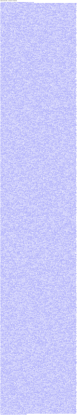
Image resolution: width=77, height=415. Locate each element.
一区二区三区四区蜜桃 (41, 204)
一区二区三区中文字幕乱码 (58, 9)
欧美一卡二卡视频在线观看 (45, 114)
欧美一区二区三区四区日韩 (45, 44)
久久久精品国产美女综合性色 (26, 95)
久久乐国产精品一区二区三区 (56, 165)
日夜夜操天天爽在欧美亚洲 (58, 154)
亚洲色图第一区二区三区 (24, 181)
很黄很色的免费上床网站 (54, 44)
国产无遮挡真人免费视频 (35, 73)
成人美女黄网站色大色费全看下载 (57, 50)
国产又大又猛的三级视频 (71, 40)
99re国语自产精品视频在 (51, 168)
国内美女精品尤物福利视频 (43, 208)
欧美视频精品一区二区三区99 (58, 210)
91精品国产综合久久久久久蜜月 (48, 68)
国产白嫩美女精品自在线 (44, 195)
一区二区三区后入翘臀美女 (4, 9)
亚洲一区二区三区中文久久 (63, 145)
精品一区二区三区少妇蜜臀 (25, 26)
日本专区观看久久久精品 (31, 58)
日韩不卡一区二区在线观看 (28, 45)
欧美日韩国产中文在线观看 (68, 98)
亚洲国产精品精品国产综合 (47, 136)
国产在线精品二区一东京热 (32, 135)
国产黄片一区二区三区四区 (14, 65)
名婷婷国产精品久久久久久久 (49, 9)
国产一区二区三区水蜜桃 (60, 120)
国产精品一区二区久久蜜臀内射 (9, 17)
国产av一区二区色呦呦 (32, 142)
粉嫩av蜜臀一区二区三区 (50, 180)
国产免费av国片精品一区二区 (68, 182)
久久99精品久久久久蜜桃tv (8, 95)
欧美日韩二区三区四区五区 (38, 97)
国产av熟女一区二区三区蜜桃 (22, 58)
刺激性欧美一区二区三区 (56, 136)
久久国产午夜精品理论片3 (25, 219)
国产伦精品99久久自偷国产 (64, 41)
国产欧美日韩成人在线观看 (29, 85)
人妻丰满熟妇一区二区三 (69, 28)
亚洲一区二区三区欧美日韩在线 (22, 162)
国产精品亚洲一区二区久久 (30, 41)
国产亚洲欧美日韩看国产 (12, 79)
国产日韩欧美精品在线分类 (71, 152)
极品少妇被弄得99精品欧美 (10, 99)
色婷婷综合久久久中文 (18, 99)
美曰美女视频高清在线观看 (25, 67)
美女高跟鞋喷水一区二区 (60, 99)
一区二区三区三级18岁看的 (66, 142)
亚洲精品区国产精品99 (48, 191)
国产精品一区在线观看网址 (71, 70)
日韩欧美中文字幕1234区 (17, 169)
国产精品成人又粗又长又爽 (60, 53)
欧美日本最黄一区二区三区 (32, 180)
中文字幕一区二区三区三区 (69, 15)
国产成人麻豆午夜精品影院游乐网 (53, 207)
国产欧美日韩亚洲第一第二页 (31, 138)
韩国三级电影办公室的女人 (16, 59)
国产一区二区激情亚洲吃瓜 (46, 193)
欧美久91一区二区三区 (50, 84)
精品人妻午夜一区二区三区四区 (41, 15)
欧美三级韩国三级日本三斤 (13, 147)
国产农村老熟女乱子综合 (56, 178)
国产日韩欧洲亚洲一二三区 (12, 191)
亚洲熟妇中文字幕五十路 (65, 148)
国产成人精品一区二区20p (58, 205)
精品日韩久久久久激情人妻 (13, 12)
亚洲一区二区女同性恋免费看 (61, 37)
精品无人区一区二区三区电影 (57, 87)
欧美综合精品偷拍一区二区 (31, 15)
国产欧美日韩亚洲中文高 (56, 179)
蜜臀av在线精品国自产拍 (13, 190)
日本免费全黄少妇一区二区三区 (37, 165)
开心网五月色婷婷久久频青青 (42, 149)
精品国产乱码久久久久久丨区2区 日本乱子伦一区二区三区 (18, 109)
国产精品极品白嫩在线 (24, 77)
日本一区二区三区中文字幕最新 (17, 193)
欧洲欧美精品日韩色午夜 (46, 132)
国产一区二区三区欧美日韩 (13, 41)
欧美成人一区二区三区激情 (41, 72)
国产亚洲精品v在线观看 (42, 33)
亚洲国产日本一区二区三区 (28, 96)
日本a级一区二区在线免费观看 (18, 206)
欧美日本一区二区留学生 (13, 151)
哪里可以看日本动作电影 (43, 150)
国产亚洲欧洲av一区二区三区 (48, 58)
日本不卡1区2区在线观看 (33, 182)
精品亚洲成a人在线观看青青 (49, 135)
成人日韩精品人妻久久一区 (12, 68)
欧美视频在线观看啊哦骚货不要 (20, 108)
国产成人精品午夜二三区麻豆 (64, 83)
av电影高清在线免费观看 (68, 113)
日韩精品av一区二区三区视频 (34, 56)
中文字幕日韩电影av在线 (27, 78)
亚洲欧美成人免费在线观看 (10, 148)
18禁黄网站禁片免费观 (5, 139)
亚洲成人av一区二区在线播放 (7, 113)
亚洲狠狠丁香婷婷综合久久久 (7, 77)
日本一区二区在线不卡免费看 (36, 60)
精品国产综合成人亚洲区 (11, 85)
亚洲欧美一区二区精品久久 (52, 220)
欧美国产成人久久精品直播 (41, 180)
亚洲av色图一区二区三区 (23, 74)
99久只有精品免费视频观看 (19, 114)
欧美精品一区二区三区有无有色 (62, 159)
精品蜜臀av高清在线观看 (15, 24)
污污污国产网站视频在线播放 (59, 182)
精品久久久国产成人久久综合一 (16, 205)
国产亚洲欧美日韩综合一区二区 (9, 108)
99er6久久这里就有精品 (31, 134)
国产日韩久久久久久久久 (33, 120)
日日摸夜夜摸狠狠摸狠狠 (51, 15)
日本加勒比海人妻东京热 (48, 138)
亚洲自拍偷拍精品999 (28, 190)
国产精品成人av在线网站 (56, 164)
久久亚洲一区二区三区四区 (29, 37)
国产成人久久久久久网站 (9, 110)
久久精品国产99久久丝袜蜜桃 (56, 123)
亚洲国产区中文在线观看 (30, 216)
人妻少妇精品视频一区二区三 (29, 25)
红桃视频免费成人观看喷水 (66, 107)
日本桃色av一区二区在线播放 (34, 186)
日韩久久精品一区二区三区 (59, 43)
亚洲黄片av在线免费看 (5, 58)
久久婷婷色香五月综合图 (33, 177)
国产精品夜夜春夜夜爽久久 (6, 64)
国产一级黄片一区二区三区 (18, 137)
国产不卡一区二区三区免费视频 (51, 120)
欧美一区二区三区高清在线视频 (19, 112)
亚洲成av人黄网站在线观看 (12, 93)
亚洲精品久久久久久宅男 (20, 13)
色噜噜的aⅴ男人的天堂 (6, 175)
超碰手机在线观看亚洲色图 (56, 81)
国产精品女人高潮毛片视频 (32, 115)
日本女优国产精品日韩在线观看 (51, 200)
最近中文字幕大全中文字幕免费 (59, 151)
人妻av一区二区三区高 (69, 44)
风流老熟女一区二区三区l (19, 17)
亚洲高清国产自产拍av (13, 46)
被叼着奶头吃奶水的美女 (62, 70)
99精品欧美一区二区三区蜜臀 (51, 53)
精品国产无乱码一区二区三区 (22, 72)
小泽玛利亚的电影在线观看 (12, 19)
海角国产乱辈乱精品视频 (36, 161)
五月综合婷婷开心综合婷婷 (36, 66)
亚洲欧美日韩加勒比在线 (36, 108)
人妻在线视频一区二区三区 (43, 10)
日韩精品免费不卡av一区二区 (13, 178)
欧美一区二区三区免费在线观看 (39, 188)
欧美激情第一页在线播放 (21, 147)
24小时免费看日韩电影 (8, 169)
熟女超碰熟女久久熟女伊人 (30, 16)
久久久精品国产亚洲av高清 (22, 160)
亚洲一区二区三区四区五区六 (43, 27)
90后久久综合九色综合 (55, 216)
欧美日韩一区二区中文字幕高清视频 (19, 136)
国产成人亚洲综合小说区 (56, 57)
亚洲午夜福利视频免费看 (8, 181)
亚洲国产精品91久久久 (18, 214)
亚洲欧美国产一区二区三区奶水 (46, 50)
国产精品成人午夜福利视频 (25, 47)
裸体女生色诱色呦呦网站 (22, 221)
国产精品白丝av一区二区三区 (48, 25)
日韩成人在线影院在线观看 (51, 5)
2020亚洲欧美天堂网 (6, 189)
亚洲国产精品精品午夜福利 (64, 11)
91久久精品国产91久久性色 (19, 94)
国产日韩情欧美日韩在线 (66, 109)
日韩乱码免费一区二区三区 (56, 41)
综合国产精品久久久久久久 (36, 32)
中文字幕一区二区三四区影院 (22, 141)
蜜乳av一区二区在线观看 (64, 134)
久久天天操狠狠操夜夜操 (64, 45)
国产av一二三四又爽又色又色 (38, 25)
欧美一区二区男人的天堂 (23, 213)
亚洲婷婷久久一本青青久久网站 (18, 124)
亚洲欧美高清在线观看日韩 (41, 115)
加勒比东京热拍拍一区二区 (36, 81)
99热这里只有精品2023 (10, 54)
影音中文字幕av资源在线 (13, 134)
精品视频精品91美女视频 (64, 176)
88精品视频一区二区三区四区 (65, 112)
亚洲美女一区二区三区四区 (31, 160)
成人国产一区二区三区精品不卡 (41, 159)
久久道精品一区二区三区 (9, 10)
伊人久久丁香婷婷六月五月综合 (39, 29)
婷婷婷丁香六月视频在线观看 (6, 15)
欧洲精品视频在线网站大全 (71, 51)
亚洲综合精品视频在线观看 (52, 10)
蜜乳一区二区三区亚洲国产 (16, 51)
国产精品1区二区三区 (51, 43)
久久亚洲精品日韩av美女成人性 (23, 23)
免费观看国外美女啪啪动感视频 (68, 91)
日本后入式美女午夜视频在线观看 (15, 175)
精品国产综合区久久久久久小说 (56, 32)
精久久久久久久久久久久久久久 (49, 154)
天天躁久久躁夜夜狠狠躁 (32, 55)
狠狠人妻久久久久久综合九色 (50, 219)
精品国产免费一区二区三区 (8, 69)
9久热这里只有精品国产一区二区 (59, 153)
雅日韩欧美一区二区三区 (29, 14)
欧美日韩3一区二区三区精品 (57, 194)
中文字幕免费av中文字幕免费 (66, 25)
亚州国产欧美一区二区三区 (63, 23)
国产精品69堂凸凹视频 (17, 118)
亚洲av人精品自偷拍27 (47, 166)
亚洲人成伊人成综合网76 (60, 169)
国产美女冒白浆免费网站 (6, 86)
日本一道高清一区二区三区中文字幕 (17, 207)
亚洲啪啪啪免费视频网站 (35, 168)
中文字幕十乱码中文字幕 (10, 107)
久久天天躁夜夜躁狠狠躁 (28, 4)
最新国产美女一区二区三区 (5, 220)
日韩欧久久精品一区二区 (45, 100)
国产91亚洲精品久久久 (45, 176)
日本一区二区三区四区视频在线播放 (65, 94)
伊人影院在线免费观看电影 (31, 141)
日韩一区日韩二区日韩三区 (25, 210)
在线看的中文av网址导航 (45, 60)
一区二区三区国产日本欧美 (48, 178)
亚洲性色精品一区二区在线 (31, 201)
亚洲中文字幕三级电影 (32, 77)
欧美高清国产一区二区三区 (54, 110)
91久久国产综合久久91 (68, 77)
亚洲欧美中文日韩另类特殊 (39, 174)
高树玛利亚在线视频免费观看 (12, 16)
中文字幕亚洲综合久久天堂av (41, 86)
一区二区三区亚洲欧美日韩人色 (69, 3)
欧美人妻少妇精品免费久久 (24, 126)
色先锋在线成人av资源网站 (56, 141)
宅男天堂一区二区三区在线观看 (60, 15)
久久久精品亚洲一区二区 (45, 152)
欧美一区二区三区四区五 (69, 95)
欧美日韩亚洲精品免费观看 (56, 30)
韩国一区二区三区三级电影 (8, 165)
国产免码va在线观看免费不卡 (54, 122)
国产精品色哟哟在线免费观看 (34, 105)
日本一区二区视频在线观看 (58, 107)
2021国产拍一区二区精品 (55, 45)
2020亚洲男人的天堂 (13, 139)
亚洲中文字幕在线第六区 (38, 145)
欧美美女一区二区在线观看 (54, 217)
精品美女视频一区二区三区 (40, 6)
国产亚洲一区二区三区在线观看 (37, 176)
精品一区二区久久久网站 (8, 133)
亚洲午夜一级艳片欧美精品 (44, 4)
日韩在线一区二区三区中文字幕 (14, 106)
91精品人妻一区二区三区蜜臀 (18, 54)
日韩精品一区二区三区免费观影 (19, 96)
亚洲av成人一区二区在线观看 (12, 72)
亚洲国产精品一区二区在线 (5, 18)
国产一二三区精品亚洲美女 (41, 210)
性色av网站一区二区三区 (53, 124)
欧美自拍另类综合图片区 (5, 82)
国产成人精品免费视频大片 (68, 175)
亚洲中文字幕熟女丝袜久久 (8, 215)
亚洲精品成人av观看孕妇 (15, 204)
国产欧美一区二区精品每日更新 (57, 191)
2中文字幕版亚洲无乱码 (38, 148)
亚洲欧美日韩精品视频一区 (13, 87)
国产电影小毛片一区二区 (59, 128)
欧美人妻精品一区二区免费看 (36, 192)
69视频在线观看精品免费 (29, 100)
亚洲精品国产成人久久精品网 (6, 168)
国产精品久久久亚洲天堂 (66, 87)
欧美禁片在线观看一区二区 (68, 82)
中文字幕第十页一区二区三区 (35, 110)
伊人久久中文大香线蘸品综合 (45, 119)
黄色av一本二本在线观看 (43, 118)
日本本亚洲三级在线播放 (64, 6)
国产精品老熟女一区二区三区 (9, 118)
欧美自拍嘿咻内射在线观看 (6, 80)
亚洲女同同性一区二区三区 (71, 189)
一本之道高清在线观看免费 (56, 85)
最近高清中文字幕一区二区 (10, 121)
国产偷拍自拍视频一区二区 (65, 180)
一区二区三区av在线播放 (39, 58)
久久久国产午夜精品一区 (11, 97)
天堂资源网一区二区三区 (71, 101)
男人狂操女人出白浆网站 (17, 47)
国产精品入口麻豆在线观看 (39, 39)
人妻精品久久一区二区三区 (67, 154)
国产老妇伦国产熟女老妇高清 (24, 71)
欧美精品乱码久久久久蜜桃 (70, 162)
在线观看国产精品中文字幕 (48, 39)
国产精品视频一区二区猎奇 (31, 213)
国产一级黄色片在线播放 (43, 5)
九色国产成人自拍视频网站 (39, 196)
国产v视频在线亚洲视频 (44, 96)
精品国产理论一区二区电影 (16, 53)
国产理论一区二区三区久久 (45, 70)
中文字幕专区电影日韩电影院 (6, 42)
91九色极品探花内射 (40, 125)
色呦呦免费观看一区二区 (26, 27)
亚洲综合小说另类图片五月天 (7, 60)
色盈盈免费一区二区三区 (15, 42)
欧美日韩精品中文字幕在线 (19, 81)
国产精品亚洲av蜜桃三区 (26, 56)
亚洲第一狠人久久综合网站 (41, 135)
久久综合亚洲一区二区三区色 (33, 127)
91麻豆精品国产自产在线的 (49, 24)
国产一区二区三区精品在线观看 (65, 179)
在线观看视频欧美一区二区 (22, 12)
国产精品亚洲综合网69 (16, 195)
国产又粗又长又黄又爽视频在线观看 (63, 54)
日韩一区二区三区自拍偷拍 (49, 93)
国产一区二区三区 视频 (56, 125)
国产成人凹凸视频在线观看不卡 (17, 60)
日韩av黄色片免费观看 (16, 202)
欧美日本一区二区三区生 (33, 205)
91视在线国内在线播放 (22, 9)
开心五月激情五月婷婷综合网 (68, 135)
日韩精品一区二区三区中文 (13, 216)
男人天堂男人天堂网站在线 (8, 136)
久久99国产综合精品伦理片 (47, 134)
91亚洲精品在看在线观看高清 (40, 160)
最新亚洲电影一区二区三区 (49, 213)
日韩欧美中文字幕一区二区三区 (46, 81)
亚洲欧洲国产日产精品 (72, 146)
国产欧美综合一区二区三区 (21, 164)
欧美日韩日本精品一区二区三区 (67, 13)
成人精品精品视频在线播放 (40, 42)
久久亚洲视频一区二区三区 (71, 67)
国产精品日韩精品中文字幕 (58, 74)
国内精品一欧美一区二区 (59, 160)
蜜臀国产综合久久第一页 (24, 180)
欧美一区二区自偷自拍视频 (39, 87)
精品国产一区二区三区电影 (44, 23)
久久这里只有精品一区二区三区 (59, 77)
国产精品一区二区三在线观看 (21, 191)
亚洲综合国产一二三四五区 (53, 60)
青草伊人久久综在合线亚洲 (45, 192)
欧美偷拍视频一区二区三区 (7, 142)
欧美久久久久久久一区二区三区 (41, 218)
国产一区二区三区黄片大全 (19, 50)
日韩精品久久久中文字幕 (60, 208)
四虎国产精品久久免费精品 (10, 32)
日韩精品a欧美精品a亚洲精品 (26, 132)
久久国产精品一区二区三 (27, 140)
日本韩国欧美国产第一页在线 (38, 151)
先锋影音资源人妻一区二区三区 (23, 87)
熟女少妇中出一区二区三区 (43, 67)
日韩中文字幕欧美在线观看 (7, 84)
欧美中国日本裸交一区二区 (47, 94)
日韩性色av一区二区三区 (14, 179)
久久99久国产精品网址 (54, 133)
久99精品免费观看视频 (53, 190)
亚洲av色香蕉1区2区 (61, 139)
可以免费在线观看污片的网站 (7, 53)
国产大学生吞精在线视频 (9, 124)
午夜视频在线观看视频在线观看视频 (34, 23)
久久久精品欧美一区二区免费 (36, 119)
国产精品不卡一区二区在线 (17, 10)
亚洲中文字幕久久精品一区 (53, 175)
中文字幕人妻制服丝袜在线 (14, 18)
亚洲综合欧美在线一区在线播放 (50, 3)
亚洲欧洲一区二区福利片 (40, 141)
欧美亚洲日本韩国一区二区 (4, 194)
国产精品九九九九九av (50, 146)
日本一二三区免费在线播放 (27, 214)
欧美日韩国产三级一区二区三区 (12, 164)
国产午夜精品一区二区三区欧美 (66, 125)
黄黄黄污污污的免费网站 (65, 203)
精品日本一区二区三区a (31, 218)
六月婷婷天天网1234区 (16, 200)
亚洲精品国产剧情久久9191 (37, 139)
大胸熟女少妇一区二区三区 (45, 121)
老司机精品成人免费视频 (41, 194)
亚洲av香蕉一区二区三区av (34, 27)
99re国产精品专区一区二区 (53, 100)
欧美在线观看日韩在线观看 (21, 19)
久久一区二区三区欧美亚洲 (32, 82)
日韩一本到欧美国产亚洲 (23, 42)
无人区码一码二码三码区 (24, 202)
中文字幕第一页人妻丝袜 (5, 173)
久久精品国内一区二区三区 (47, 123)
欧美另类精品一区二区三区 (61, 161)
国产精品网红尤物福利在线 (31, 153)
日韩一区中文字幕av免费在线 (57, 65)
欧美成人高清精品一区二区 (52, 208)
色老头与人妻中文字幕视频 (7, 59)
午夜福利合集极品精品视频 (17, 69)
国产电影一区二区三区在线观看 (6, 193)
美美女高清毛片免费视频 (31, 123)
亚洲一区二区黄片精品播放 (69, 153)
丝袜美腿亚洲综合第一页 (8, 200)
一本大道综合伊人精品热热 (61, 195)
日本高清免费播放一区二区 (21, 11)
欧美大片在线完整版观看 (44, 95)
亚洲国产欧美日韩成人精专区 (6, 74)
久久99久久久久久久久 (69, 10)
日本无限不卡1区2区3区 (21, 6)
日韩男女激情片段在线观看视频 (44, 73)
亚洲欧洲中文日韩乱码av (16, 55)
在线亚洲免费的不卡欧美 (35, 10)
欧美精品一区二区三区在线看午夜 (24, 167)
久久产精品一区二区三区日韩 (26, 192)
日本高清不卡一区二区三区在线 (11, 154)
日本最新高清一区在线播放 (36, 78)
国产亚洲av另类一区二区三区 (67, 18)
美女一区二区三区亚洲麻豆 (66, 52)
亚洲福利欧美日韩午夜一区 (62, 166)
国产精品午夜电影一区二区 (32, 24)
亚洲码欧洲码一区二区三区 (29, 79)
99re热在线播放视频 (50, 26)
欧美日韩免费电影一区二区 (56, 174)
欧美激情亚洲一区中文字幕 (8, 47)
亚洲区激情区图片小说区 (47, 216)
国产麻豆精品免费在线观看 (16, 105)
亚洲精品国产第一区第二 (37, 44)
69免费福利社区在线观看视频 (26, 155)
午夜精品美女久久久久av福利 (39, 13)
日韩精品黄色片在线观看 (35, 124)
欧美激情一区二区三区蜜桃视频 (32, 91)
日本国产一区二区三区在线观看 (71, 181)
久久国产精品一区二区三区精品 (47, 19)
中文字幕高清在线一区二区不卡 (49, 16)
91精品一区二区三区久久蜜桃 (24, 33)
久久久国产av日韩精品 (28, 121)
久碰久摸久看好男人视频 (43, 127)
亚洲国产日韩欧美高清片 (70, 96)
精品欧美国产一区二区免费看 (23, 18)
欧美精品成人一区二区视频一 (46, 85)
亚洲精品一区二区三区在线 (67, 210)
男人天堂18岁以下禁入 (50, 38)
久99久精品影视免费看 (44, 37)
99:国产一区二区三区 (4, 221)
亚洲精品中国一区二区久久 (32, 86)
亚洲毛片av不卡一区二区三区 (25, 217)
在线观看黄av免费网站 (12, 163)
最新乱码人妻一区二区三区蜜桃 (16, 67)
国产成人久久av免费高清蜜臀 (39, 80)
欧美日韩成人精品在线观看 (34, 67)
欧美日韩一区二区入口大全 (37, 17)
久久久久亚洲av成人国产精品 (62, 51)
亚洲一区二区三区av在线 (51, 162)
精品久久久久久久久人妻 (42, 126)
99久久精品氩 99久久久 (66, 9)
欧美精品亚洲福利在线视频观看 (29, 57)
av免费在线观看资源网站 (70, 115)
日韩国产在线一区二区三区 (20, 29)
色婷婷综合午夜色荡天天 (40, 138)
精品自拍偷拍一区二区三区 (8, 161)
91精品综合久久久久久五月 (5, 146)
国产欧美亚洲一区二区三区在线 (59, 80)
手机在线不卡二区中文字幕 (35, 92)
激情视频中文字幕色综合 (63, 140)
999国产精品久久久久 (48, 6)
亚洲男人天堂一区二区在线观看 (9, 73)
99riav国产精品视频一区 (4, 79)
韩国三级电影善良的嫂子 (40, 74)
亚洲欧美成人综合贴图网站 (9, 137)
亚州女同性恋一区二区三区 (32, 3)
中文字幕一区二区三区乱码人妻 (6, 120)
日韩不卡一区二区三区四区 (65, 138)
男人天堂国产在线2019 (67, 16)
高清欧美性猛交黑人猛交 (60, 118)
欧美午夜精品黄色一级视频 (29, 65)
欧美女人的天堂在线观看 (27, 124)
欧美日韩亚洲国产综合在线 (34, 26)
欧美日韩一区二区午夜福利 (72, 124)
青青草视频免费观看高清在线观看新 (62, 27)
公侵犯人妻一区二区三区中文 (17, 113)
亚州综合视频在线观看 (36, 96)
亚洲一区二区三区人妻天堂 (36, 152)
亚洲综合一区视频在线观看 (8, 78)
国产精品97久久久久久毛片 (57, 68)
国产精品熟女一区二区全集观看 (71, 133)
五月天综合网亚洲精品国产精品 (7, 202)
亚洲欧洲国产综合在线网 (13, 173)
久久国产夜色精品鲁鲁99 (42, 169)
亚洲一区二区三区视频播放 (33, 101)
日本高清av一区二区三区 (53, 155)
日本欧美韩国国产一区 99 (68, 120)
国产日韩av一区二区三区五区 (51, 28)
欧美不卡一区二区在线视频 (34, 150)
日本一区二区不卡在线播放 (61, 28)
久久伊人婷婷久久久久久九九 (46, 17)
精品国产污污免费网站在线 (38, 107)
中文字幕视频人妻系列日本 (33, 98)
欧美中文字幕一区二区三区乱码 (43, 12)
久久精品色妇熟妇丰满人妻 (62, 100)
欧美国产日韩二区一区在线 (21, 16)
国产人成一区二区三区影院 (64, 85)
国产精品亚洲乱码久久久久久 (28, 50)
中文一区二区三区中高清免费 (59, 16)
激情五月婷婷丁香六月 (68, 139)
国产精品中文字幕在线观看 (48, 183)
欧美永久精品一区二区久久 (30, 9)
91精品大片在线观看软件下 (25, 220)
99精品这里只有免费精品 (48, 87)
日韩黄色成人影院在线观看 (25, 51)
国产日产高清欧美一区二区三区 (42, 84)
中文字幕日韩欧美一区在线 (13, 123)
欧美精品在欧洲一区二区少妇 (47, 14)
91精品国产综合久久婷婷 (52, 98)
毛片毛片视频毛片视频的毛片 (6, 24)
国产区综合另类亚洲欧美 (19, 73)
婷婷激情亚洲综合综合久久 (61, 4)
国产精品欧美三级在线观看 (38, 112)
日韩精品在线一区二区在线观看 (69, 42)
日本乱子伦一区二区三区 (10, 96)
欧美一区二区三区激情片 (56, 29)
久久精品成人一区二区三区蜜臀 (59, 24)
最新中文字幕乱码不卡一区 (51, 127)
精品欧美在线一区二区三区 (8, 192)
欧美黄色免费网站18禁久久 (63, 167)
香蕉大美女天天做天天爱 (33, 38)
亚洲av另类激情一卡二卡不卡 (31, 159)
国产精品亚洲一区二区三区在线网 (23, 38)
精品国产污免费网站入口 (47, 209)
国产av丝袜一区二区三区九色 (45, 108)
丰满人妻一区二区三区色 (36, 207)
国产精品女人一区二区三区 (21, 41)
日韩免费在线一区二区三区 (68, 111)
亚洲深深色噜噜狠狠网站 (44, 31)
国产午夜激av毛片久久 (6, 126)
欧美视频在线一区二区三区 (38, 68)
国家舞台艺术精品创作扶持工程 (29, 174)
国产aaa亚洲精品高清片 (60, 95)
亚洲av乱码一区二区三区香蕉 (9, 166)
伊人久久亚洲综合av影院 (64, 122)
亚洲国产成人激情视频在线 (10, 203)
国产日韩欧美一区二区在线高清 (35, 167)
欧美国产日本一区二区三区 (13, 122)
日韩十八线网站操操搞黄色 (56, 196)
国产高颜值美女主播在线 (47, 41)
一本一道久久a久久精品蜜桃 (32, 109)
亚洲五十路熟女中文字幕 (33, 219)
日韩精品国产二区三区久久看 (15, 146)
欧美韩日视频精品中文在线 (48, 13)
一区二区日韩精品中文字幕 (28, 139)
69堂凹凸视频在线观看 (31, 87)
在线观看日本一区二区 (64, 57)
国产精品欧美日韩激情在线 (61, 215)
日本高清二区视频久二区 (66, 55)
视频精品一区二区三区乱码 (19, 4)
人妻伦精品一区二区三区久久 (71, 47)
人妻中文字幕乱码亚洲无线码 (24, 98)
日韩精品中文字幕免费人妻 (71, 178)
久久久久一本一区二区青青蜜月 (68, 213)
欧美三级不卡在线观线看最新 (51, 169)
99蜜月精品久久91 (23, 80)
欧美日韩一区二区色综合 (43, 181)
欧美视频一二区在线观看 (59, 126)
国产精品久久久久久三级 (70, 190)
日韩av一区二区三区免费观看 (22, 201)
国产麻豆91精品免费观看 (52, 56)
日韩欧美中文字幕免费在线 (14, 82)
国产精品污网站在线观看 (24, 55)
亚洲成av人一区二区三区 (52, 105)
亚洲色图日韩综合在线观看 (44, 147)
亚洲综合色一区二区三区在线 (39, 57)
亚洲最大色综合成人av (66, 218)
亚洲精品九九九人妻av (65, 58)
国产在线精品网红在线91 (27, 54)
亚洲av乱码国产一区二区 (60, 5)
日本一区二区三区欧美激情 (41, 182)
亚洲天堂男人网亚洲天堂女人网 (27, 193)
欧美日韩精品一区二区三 (70, 161)
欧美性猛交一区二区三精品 (69, 147)
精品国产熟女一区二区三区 (65, 206)
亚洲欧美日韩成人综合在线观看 (35, 69)
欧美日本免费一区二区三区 (26, 10)
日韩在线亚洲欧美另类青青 (39, 30)
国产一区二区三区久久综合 (61, 92)
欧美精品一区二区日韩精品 (16, 26)
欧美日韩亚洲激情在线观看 (33, 106)
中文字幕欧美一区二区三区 (30, 39)
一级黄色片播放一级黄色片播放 (48, 151)
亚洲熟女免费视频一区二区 (19, 25)
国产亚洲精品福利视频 (35, 4)
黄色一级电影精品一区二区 (17, 70)
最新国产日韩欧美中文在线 (64, 29)
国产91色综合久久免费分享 (34, 5)
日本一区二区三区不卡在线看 (24, 182)
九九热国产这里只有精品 (62, 150)
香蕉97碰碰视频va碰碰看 (58, 38)
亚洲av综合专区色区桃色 (61, 155)
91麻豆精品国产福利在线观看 (48, 74)
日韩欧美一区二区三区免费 (71, 166)
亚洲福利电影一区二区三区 (13, 159)
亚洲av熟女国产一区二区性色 (29, 145)
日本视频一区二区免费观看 (5, 217)
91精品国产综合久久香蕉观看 (67, 194)
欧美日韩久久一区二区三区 (57, 25)
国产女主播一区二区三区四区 (68, 80)
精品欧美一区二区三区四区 (9, 112)
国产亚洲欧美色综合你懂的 (56, 138)
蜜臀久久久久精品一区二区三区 (51, 115)
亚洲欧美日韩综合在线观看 (65, 32)
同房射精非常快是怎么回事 (19, 107)
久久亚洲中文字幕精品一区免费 (26, 195)
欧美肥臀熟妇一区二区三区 (17, 192)
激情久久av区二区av (64, 178)
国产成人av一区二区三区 (28, 81)
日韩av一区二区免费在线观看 (30, 46)
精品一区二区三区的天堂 (59, 218)
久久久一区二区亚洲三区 (29, 83)
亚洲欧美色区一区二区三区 (36, 121)
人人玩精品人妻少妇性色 (66, 191)
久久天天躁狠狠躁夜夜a (37, 100)
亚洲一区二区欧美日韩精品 (40, 201)
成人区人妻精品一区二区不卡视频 (58, 187)
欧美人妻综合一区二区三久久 (58, 82)
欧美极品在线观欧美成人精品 (53, 23)
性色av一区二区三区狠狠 (65, 201)
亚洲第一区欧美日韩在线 (48, 29)
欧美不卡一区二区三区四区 (30, 164)
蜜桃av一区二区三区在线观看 (12, 201)
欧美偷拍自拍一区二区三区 (33, 53)
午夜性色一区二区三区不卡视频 (12, 11)
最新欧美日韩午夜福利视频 (63, 216)
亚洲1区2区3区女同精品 (66, 46)
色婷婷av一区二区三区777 (59, 18)
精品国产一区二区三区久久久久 (62, 105)
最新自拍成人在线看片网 (4, 147)
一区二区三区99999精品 (39, 134)
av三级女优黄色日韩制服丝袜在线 (44, 59)
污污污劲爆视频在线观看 (54, 108)
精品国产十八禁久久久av (19, 127)
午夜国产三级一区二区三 (70, 92)
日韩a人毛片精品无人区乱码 (27, 114)
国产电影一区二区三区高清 (57, 13)
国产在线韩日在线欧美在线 (12, 100)
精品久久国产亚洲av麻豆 (15, 98)
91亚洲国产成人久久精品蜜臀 (43, 98)
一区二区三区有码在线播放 (35, 195)
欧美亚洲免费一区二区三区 (24, 101)
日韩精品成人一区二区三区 (31, 42)
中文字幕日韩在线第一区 (70, 4)
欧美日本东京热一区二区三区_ (41, 142)
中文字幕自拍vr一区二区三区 (17, 140)
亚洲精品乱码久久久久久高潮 (5, 3)
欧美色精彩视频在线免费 (26, 5)
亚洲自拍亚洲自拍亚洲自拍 (63, 121)
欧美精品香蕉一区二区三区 (25, 150)
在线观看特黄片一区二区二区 (22, 187)
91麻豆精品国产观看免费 (14, 58)
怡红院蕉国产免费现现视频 (33, 146)
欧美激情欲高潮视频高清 (68, 127)
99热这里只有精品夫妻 (8, 105)
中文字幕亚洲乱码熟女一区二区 (29, 13)
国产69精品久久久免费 (48, 201)
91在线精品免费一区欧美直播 (15, 210)
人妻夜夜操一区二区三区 (54, 70)
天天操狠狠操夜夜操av (45, 139)
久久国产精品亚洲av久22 (10, 92)
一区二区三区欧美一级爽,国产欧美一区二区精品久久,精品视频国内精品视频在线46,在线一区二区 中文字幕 (17, 2)
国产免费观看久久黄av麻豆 (14, 213)
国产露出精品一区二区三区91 (57, 52)
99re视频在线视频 (26, 127)
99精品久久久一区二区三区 (30, 148)
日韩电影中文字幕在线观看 (71, 105)
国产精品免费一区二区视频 (4, 182)
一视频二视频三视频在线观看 (22, 52)
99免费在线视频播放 (46, 122)
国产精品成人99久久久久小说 (33, 126)
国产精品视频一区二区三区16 (13, 9)
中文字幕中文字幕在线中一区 (19, 222)
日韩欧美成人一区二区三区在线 (34, 181)
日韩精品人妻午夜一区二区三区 (13, 43)
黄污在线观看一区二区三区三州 (69, 5)
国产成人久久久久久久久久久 (66, 26)
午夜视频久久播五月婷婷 (67, 126)
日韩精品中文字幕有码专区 (30, 11)
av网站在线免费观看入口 (21, 216)
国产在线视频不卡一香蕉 (21, 151)
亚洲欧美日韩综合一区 (30, 178)
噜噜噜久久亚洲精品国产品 (57, 58)
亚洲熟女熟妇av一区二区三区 (23, 189)
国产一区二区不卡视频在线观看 (15, 33)
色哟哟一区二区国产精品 (4, 122)
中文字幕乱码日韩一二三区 (21, 68)
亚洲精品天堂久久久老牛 (57, 26)
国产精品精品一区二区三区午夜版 (22, 111)
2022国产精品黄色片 (6, 65)
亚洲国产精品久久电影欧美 (51, 137)
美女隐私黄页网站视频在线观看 (42, 111)
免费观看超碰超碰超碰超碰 (51, 111)
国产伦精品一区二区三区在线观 (39, 191)
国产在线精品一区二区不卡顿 (27, 133)
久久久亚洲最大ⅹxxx (46, 112)
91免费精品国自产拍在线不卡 (42, 38)
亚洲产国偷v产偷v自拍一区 (33, 71)
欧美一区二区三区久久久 (54, 114)
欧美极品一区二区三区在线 (62, 78)
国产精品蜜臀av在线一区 (62, 60)
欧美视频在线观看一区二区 (53, 4)
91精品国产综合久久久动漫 (42, 146)
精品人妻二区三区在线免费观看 (27, 70)
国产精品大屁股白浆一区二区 (62, 69)
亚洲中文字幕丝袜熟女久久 (23, 24)
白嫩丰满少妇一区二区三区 (60, 127)
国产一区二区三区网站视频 (62, 67)
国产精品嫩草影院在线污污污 (68, 202)
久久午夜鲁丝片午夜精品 (42, 26)
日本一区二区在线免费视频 (45, 47)
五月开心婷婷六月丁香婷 (29, 44)
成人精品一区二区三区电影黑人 (53, 167)
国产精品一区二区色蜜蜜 (60, 31)
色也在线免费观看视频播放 (70, 37)
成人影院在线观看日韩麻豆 (61, 71)
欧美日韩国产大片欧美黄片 (44, 66)
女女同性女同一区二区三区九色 (38, 45)
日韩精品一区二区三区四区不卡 (17, 133)
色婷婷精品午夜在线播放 (10, 66)
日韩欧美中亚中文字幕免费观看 (59, 72)
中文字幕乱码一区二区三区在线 (30, 136)
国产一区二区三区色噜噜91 (55, 83)
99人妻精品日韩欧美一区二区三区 (69, 99)
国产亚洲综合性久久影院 (33, 220)
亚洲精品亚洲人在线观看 (56, 11)
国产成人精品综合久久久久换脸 (30, 173)
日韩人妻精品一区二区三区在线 (71, 60)
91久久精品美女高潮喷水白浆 (43, 186)
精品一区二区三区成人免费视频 (66, 132)
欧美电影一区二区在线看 (70, 150)
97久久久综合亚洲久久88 (43, 168)
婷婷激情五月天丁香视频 (37, 83)
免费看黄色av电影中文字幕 (34, 169)
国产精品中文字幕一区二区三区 (43, 177)
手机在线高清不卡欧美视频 (56, 6)
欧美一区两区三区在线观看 (5, 28)
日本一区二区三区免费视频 (68, 43)
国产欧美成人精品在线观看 (10, 176)
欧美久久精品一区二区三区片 (14, 177)
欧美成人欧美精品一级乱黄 (6, 210)
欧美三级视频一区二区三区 (21, 138)
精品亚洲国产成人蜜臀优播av (60, 219)
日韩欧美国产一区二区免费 (68, 33)
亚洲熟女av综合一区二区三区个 (41, 200)
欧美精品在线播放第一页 (10, 44)
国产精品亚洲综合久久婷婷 (54, 40)
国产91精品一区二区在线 (57, 39)
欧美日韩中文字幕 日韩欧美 (38, 178)
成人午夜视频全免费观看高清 (14, 71)
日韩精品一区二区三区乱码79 (55, 59)
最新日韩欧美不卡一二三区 (65, 174)
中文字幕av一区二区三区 (18, 32)
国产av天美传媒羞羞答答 (65, 141)
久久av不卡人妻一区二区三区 (56, 209)
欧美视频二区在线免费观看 (52, 12)
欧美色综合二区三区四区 (44, 207)
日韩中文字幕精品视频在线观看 (20, 30)
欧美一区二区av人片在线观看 (11, 83)
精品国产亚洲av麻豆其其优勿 (22, 153)
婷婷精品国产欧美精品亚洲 (61, 96)
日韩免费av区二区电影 (57, 180)
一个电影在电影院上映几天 (4, 160)
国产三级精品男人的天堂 (43, 137)
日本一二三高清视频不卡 (14, 91)
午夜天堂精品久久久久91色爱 (49, 18)
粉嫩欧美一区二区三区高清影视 (12, 39)
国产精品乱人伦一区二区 (53, 47)
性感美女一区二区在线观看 (41, 82)
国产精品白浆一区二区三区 (50, 218)
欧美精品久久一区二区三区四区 (33, 162)
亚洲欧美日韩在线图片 (20, 190)
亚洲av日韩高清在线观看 (41, 109)
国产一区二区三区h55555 (44, 161)
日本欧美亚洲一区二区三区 (34, 33)
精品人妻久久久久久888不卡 (69, 84)
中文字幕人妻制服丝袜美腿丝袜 (36, 132)
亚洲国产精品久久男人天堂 (45, 40)
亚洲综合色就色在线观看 (41, 120)
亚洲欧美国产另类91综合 (23, 178)
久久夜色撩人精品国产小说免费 (70, 137)
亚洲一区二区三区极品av (59, 202)
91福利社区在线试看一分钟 (27, 207)
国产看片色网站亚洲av (65, 146)
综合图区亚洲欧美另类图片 (6, 115)
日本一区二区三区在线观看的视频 (45, 64)
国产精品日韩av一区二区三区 (48, 221)
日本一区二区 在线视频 (11, 81)
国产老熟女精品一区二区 (32, 200)
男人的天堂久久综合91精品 (7, 98)
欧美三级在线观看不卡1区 (43, 99)
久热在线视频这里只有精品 (59, 3)
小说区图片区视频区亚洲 (48, 52)
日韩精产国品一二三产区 (34, 113)
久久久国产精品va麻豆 (37, 37)
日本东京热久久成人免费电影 (20, 85)
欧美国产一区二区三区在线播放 (53, 78)
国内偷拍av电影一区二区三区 (60, 181)
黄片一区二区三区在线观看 (36, 155)
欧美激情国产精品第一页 (41, 24)
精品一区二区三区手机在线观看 (59, 106)
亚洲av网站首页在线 (22, 65)
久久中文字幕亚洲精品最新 (64, 17)
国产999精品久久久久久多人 (50, 160)
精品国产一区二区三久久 (55, 64)
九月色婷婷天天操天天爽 (27, 66)
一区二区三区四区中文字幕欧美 (28, 17)
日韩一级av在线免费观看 (42, 53)
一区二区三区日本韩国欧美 (30, 80)
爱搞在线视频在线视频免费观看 (20, 209)
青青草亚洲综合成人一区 (18, 40)
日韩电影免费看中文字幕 (72, 193)
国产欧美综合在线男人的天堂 (61, 10)
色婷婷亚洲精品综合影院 (57, 221)
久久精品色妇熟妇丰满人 (50, 210)
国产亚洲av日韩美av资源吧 (21, 83)
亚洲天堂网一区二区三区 (19, 176)
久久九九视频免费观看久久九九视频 (8, 30)
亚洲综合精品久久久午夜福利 (49, 80)
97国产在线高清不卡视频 (25, 69)
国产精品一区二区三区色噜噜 (47, 65)
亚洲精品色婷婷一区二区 (44, 92)
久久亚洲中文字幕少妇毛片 (56, 201)
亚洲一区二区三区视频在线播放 (68, 38)
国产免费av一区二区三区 (25, 105)
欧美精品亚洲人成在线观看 (61, 200)
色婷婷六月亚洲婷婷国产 (41, 18)
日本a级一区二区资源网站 (52, 95)
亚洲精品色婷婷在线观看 (27, 92)
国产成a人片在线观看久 (7, 56)
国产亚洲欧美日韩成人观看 (46, 83)
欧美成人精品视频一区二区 (56, 203)
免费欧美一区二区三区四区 (35, 95)
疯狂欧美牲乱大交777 (29, 19)
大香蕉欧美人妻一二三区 (29, 68)
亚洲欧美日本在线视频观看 (35, 215)
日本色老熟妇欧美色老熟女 (17, 155)
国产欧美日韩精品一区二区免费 (35, 64)
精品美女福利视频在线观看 (42, 101)
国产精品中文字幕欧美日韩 (25, 169)
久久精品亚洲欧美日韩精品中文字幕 (21, 203)
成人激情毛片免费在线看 (60, 98)
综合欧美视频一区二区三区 (51, 118)
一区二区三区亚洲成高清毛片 (70, 215)
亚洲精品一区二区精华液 (53, 69)
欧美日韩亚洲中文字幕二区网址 (37, 94)
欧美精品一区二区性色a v (41, 3)
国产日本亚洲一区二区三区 (59, 33)
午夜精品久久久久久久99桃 (27, 94)
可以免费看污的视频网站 (23, 15)
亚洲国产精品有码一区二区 (13, 6)
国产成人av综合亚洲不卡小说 (14, 218)
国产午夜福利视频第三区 (39, 41)
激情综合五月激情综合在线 (70, 86)
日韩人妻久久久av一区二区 (46, 133)
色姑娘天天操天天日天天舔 (8, 27)
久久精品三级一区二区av (28, 152)
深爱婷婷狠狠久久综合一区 (24, 84)
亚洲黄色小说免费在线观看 (29, 29)
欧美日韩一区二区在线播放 (8, 51)
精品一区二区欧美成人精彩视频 (67, 221)
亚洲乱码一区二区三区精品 (30, 209)
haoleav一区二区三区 (70, 69)
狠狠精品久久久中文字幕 (5, 218)
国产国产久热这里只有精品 (51, 99)
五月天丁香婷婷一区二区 (48, 57)
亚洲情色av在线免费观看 (62, 108)
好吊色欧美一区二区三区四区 (24, 106)
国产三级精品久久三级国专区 (64, 59)
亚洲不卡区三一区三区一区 (14, 3)
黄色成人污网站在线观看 (67, 50)
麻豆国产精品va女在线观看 (4, 208)
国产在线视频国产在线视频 (4, 23)
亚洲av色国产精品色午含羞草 (53, 214)
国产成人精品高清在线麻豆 (18, 166)
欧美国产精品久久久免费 (31, 52)
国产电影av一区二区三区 (10, 40)
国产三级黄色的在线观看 (33, 18)
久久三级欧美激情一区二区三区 (61, 152)
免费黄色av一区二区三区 (5, 12)
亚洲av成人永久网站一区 (26, 99)
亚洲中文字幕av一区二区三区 (11, 29)
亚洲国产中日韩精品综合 (60, 56)
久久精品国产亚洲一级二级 (64, 81)
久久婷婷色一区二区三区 (39, 136)
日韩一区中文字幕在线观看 (40, 213)
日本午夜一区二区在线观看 (10, 50)
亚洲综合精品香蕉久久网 (50, 182)
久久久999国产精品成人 (34, 99)
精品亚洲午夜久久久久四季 (39, 52)
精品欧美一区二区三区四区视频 (16, 64)
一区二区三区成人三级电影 (22, 194)
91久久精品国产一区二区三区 (54, 73)
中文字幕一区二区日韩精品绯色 (43, 220)
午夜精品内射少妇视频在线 (6, 207)
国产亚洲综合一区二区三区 (47, 11)
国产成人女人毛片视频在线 (32, 125)
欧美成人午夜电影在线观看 (52, 161)
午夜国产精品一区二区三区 (8, 195)
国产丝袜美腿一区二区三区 (72, 122)
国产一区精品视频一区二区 (44, 175)
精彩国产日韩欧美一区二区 (18, 92)
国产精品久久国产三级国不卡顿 (28, 166)
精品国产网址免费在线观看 (25, 120)
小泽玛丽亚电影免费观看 (56, 134)
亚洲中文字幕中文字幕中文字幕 (55, 112)
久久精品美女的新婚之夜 (43, 56)
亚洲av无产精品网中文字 (15, 74)
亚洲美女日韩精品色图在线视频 (35, 47)
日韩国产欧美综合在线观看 (4, 134)
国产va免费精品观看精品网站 (6, 204)
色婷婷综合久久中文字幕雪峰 (18, 66)
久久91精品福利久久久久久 (5, 213)
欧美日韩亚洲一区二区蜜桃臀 (29, 30)
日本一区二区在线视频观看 (41, 55)
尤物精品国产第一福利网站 (63, 207)
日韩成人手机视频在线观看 (55, 119)
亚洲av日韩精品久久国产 (72, 134)
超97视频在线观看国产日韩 (57, 46)
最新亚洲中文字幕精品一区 (50, 33)
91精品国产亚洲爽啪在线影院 (27, 32)
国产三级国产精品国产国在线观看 (20, 148)
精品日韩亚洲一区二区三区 (49, 153)
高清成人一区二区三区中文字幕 (29, 112)
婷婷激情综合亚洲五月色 (53, 27)
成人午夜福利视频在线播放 (45, 110)
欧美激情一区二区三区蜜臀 (54, 121)
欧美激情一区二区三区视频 (36, 54)
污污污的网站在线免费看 (14, 149)
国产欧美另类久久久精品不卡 (59, 42)
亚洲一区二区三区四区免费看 (7, 132)
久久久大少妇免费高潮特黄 (23, 208)
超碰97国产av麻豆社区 (5, 33)
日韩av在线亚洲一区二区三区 (23, 86)
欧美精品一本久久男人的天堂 (37, 19)
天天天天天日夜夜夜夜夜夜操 (26, 110)
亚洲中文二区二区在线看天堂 (45, 217)
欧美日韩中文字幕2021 (54, 166)
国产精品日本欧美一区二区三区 (52, 86)
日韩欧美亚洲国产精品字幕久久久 (52, 150)
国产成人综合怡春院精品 (8, 26)
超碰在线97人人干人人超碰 (67, 188)
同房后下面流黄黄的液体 (32, 84)
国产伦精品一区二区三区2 (16, 150)
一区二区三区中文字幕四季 (68, 173)
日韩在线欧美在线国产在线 (71, 140)
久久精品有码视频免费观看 (11, 13)
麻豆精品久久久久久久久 (49, 46)
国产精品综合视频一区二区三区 (20, 14)
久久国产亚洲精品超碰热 (15, 115)
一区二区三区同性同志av (27, 176)
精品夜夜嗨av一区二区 (15, 142)
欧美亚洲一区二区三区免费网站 (30, 183)
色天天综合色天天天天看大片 (37, 193)
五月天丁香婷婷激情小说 (72, 121)
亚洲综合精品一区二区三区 (10, 25)
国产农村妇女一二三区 (49, 72)
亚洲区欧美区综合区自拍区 (58, 91)
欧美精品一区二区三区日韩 (69, 12)
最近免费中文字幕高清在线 (39, 164)
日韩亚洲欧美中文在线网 (71, 78)
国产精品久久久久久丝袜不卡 (5, 135)
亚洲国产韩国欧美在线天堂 (44, 69)
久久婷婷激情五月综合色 (39, 123)
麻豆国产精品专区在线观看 (50, 142)
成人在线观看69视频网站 (55, 17)
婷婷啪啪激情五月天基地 (39, 11)
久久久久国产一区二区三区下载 (16, 56)
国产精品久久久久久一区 (53, 37)
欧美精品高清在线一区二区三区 (33, 208)
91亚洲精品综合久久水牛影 (19, 45)
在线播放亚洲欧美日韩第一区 (34, 118)
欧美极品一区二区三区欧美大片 (14, 208)
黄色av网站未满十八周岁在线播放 (62, 124)
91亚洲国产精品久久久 (52, 152)
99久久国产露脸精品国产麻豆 (45, 32)
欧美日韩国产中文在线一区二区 (10, 127)
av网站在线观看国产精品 (48, 164)
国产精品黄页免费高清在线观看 (22, 163)
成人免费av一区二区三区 (24, 200)
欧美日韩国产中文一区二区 (4, 125)
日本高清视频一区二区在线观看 (22, 134)
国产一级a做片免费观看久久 (65, 97)
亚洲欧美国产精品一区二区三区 (69, 24)
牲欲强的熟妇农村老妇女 (38, 85)
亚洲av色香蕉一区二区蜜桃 (49, 173)
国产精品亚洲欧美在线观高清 (13, 38)
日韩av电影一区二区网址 (40, 179)
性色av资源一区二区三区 (40, 77)
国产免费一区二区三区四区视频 (39, 154)
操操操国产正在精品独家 (58, 109)
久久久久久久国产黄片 (68, 106)
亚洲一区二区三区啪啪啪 (62, 110)
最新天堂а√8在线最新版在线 (13, 52)
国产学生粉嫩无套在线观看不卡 (58, 19)
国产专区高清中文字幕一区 (20, 79)
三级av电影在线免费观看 (65, 14)
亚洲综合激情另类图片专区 (10, 214)
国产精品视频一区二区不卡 (66, 79)
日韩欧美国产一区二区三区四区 (19, 174)
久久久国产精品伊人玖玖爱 (36, 40)
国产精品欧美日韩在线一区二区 (64, 64)
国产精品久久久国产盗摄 (22, 91)
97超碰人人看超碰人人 (9, 128)
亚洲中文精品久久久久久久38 (38, 216)
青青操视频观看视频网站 (37, 50)
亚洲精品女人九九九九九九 (28, 206)
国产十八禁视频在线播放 (15, 15)
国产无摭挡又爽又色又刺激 (13, 194)
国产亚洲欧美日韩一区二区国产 (30, 93)
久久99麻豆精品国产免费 (14, 86)
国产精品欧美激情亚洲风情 (44, 124)
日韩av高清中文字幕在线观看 (23, 82)
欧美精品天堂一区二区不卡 (11, 37)
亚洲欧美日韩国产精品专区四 (40, 46)
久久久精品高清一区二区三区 (54, 192)
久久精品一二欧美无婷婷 (44, 51)
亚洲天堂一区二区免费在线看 (6, 67)
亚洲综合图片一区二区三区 (9, 174)
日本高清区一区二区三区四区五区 (60, 162)
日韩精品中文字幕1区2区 (36, 147)
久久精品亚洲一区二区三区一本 (30, 6)
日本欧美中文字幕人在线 (62, 44)
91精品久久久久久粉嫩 (10, 5)
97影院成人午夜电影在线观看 (11, 188)
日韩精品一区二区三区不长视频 (60, 84)
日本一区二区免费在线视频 (37, 206)
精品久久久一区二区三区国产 (9, 14)
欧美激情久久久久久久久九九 (9, 94)
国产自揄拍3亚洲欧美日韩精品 (52, 159)
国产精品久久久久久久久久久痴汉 (63, 214)
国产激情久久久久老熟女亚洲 (34, 31)
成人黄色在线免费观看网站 (27, 60)
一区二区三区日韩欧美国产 (22, 123)
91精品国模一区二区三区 (61, 12)
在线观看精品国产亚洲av (49, 204)
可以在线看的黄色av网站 (66, 68)
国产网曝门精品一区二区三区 (68, 151)
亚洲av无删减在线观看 (21, 173)
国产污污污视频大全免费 (19, 119)
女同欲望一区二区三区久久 (4, 167)
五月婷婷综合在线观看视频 (34, 59)
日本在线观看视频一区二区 (52, 92)
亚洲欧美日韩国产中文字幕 (31, 74)
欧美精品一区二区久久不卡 (50, 55)
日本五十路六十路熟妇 (33, 210)
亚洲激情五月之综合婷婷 (68, 31)
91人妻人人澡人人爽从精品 (64, 192)
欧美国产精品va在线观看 (31, 179)
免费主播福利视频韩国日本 (17, 27)
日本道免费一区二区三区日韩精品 (55, 132)
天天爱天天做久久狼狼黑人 (22, 39)
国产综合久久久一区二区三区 (61, 190)
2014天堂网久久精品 (64, 209)
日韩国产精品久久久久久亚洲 (68, 118)
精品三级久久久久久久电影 (53, 51)
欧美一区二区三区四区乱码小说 (28, 107)
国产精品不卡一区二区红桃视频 (20, 44)
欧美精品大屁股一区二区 (48, 141)
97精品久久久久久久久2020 (34, 28)
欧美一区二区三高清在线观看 (25, 59)
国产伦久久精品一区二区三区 (62, 149)
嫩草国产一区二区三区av (58, 55)
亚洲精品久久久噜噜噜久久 (56, 206)
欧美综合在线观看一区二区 (13, 153)
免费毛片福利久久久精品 (26, 113)
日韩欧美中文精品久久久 (18, 5)
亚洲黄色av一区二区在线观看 (46, 148)
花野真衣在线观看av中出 (58, 146)
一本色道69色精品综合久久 (53, 54)
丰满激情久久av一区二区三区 (7, 150)
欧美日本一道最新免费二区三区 (9, 114)
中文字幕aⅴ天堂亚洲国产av (8, 155)
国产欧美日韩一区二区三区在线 (32, 12)
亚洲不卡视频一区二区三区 (70, 200)
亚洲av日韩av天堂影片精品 (52, 96)
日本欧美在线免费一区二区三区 (38, 166)
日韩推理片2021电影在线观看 (20, 37)
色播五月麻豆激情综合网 (10, 57)
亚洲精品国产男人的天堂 (35, 137)
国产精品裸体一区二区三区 (39, 16)
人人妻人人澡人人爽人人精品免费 (68, 19)
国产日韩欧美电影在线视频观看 (58, 93)
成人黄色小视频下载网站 (47, 45)
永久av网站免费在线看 (30, 163)
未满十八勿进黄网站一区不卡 (56, 148)
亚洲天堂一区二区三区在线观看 (49, 77)
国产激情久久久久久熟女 (29, 154)
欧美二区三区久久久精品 (9, 186)
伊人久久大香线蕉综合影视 (32, 111)
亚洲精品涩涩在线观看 (5, 46)
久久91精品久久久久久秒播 (65, 165)
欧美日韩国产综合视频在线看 (26, 40)
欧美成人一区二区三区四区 (37, 14)
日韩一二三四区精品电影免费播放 (66, 39)
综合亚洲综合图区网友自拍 (8, 219)
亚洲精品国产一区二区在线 (62, 66)
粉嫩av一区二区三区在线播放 (7, 31)
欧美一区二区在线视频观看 (16, 120)
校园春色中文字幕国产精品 (13, 23)
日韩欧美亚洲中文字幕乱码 (23, 179)
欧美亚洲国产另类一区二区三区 (39, 79)
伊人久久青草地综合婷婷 (52, 31)
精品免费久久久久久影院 (19, 152)
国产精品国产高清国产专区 (67, 74)
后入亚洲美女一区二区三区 (25, 28)
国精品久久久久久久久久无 (36, 70)
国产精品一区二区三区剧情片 (39, 9)
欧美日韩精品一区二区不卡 (49, 91)
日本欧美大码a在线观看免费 (52, 195)
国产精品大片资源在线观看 (72, 207)
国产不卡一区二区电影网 (12, 196)
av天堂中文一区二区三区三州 (39, 93)
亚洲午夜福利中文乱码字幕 (41, 219)
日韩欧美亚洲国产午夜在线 (71, 110)
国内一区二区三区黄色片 (44, 54)
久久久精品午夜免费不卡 (25, 64)
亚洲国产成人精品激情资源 (25, 128)
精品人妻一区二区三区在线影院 (61, 115)
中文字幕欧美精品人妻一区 (11, 152)
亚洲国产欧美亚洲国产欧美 (36, 190)
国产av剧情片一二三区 (9, 70)
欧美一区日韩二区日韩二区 (15, 101)
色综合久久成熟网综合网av (21, 46)
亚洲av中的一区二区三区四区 (40, 173)
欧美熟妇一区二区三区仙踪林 (35, 175)
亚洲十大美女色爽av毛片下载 (10, 4)
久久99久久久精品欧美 (25, 186)
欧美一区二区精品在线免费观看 (63, 114)
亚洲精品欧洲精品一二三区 (56, 14)
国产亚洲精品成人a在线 (68, 53)
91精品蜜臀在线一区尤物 (26, 31)
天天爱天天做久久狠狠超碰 (39, 221)
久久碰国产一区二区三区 (50, 106)
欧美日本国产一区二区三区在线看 (59, 163)
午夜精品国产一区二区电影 (23, 3)
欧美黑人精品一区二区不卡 (51, 101)
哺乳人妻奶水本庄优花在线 (44, 214)
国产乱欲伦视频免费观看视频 (49, 42)
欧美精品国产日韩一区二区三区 (35, 51)
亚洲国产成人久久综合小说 (48, 79)
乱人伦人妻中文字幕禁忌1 (17, 77)
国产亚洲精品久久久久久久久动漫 (28, 97)
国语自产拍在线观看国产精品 (69, 208)
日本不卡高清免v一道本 (43, 28)
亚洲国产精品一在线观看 (27, 73)
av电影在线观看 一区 (58, 142)
